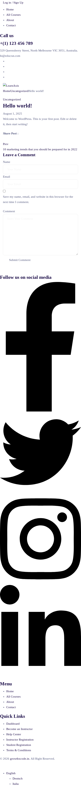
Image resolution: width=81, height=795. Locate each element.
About (10, 20)
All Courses (13, 14)
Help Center (13, 734)
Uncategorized (19, 91)
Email (6, 176)
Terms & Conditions (18, 750)
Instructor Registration (20, 739)
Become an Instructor (19, 729)
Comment (9, 211)
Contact (11, 25)
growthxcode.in (19, 758)
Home (10, 9)
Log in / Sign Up (13, 2)
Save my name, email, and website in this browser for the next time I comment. (38, 199)
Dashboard (13, 723)
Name (6, 161)
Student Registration (18, 744)
